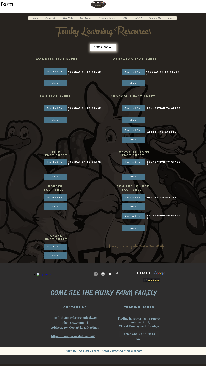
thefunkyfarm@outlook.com (79, 318)
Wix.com (137, 351)
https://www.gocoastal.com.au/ (73, 336)
